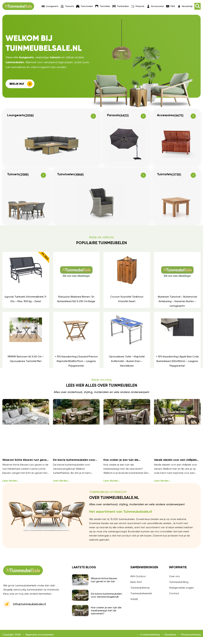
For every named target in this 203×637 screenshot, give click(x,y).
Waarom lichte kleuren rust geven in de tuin (104, 580)
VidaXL (134, 599)
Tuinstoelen (87, 6)
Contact (174, 593)
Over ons (174, 576)
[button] (197, 6)
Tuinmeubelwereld (141, 593)
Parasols (140, 6)
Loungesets (52, 6)
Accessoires (157, 6)
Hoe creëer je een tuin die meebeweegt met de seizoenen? (106, 610)
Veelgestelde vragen (181, 587)
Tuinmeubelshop (140, 587)
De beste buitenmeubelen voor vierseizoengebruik (106, 595)
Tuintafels (105, 6)
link (25, 280)
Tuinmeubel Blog (178, 581)
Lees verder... (10, 481)
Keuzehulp (187, 6)
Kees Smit (136, 581)
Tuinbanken (123, 6)
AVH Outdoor (138, 576)
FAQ (172, 6)
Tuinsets (69, 6)
